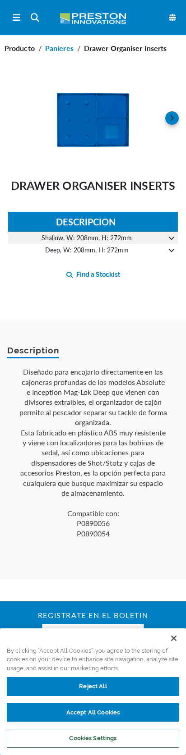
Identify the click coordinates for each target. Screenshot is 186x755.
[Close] (174, 638)
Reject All (93, 686)
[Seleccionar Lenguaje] (173, 17)
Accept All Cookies (93, 712)
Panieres (59, 48)
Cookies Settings (92, 738)
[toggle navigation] (16, 18)
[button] (93, 118)
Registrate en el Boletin (93, 616)
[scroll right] (172, 118)
